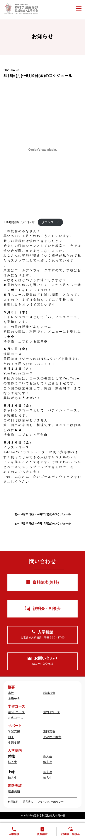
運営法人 (28, 801)
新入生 (47, 756)
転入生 (12, 762)
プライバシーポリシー (50, 801)
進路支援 (49, 731)
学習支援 (14, 731)
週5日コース (16, 712)
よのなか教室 (52, 737)
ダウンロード (50, 222)
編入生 (47, 762)
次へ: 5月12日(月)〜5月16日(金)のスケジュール (43, 523)
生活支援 (14, 742)
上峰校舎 (14, 698)
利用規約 (13, 801)
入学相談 (42, 634)
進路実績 (14, 791)
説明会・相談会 (47, 608)
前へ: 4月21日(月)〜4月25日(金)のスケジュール (43, 514)
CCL (11, 737)
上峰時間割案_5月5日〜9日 (19, 222)
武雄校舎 (49, 693)
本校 (11, 693)
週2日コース (51, 712)
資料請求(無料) (46, 582)
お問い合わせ (45, 661)
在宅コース (15, 718)
